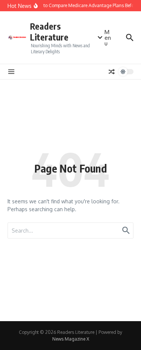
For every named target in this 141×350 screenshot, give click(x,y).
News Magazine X (70, 339)
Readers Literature (49, 32)
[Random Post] (112, 72)
